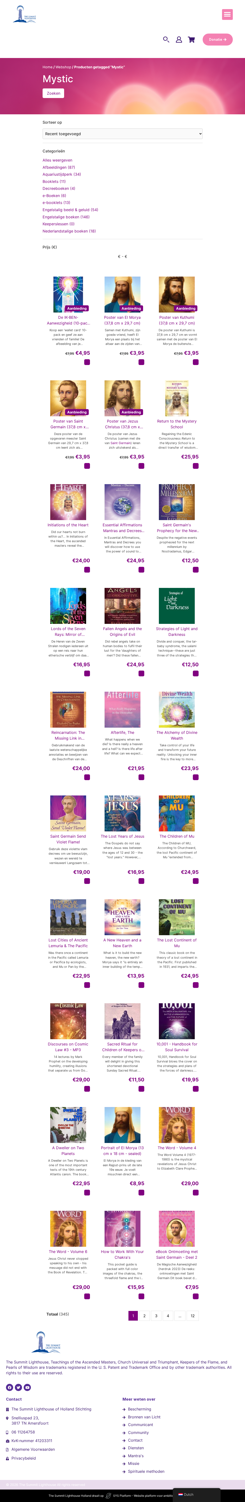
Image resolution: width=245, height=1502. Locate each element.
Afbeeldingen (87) (59, 167)
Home (48, 67)
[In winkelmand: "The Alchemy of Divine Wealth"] (196, 777)
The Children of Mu (177, 836)
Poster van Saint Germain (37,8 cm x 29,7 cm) (68, 424)
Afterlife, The (122, 732)
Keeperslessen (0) (59, 223)
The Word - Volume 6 (68, 1251)
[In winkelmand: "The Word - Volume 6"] (87, 1296)
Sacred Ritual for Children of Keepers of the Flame (122, 1047)
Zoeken (53, 93)
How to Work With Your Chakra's (122, 1254)
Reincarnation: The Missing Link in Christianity (68, 735)
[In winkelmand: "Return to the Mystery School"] (196, 466)
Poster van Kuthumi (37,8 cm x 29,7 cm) (177, 320)
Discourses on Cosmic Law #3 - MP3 (68, 1047)
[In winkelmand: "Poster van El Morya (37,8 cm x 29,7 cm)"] (141, 362)
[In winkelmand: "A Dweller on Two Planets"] (87, 1192)
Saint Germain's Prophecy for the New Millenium (177, 528)
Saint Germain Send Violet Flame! (68, 839)
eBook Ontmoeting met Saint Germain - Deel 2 (177, 1254)
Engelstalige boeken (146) (66, 217)
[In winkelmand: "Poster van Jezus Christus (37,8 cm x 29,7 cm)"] (141, 466)
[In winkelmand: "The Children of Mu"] (196, 881)
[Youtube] (27, 1387)
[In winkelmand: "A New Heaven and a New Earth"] (141, 985)
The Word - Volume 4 (177, 1147)
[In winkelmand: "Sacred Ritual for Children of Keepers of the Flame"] (141, 1089)
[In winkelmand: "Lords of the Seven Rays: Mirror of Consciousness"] (87, 673)
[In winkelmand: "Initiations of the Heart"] (87, 570)
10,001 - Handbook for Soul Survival (176, 1047)
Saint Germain (121, 443)
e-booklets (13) (56, 202)
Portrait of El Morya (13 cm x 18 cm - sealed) (122, 1150)
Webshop (63, 67)
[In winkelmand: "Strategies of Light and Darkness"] (196, 673)
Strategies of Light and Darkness (177, 631)
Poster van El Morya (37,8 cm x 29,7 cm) (122, 320)
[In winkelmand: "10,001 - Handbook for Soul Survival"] (196, 1089)
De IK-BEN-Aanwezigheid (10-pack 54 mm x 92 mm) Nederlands (68, 320)
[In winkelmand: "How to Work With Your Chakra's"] (141, 1296)
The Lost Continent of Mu (177, 943)
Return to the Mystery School (177, 424)
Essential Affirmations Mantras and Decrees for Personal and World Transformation (122, 528)
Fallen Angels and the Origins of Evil (122, 631)
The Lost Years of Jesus (122, 836)
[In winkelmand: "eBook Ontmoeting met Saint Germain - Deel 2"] (196, 1296)
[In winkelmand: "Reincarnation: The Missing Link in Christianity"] (87, 777)
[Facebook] (9, 1387)
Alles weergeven (57, 160)
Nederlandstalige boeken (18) (69, 231)
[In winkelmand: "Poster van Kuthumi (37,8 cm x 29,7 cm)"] (196, 362)
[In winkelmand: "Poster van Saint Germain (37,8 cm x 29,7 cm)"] (87, 466)
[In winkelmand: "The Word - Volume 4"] (196, 1192)
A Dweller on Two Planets (68, 1150)
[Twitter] (18, 1387)
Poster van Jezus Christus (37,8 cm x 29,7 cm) (122, 424)
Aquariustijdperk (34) (62, 174)
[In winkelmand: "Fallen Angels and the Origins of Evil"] (141, 673)
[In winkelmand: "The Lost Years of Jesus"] (141, 881)
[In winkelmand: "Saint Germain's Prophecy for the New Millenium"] (196, 570)
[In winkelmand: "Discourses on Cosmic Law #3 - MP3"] (87, 1089)
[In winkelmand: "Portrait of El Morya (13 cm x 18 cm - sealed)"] (141, 1192)
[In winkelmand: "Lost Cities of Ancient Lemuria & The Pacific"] (87, 985)
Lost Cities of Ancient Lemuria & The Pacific (68, 943)
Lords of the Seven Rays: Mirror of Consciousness (68, 631)
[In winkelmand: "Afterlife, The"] (141, 777)
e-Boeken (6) (54, 195)
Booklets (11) (54, 181)
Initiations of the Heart (68, 524)
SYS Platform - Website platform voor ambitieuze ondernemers (154, 1495)
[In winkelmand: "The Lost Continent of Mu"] (196, 985)
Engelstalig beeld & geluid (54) (70, 209)
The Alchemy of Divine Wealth (176, 735)
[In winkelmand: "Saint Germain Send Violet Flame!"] (87, 881)
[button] (227, 14)
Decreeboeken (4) (59, 188)
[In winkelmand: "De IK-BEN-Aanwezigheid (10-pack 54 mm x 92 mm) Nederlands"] (87, 362)
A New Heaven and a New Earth (122, 943)
